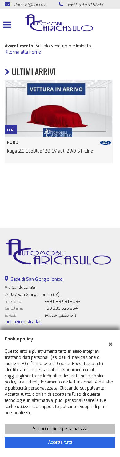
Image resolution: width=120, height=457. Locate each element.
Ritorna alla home (23, 52)
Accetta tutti (60, 442)
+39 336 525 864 (61, 308)
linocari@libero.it (30, 5)
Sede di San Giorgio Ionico (37, 279)
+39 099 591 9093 (85, 5)
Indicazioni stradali (23, 322)
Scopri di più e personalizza (60, 429)
